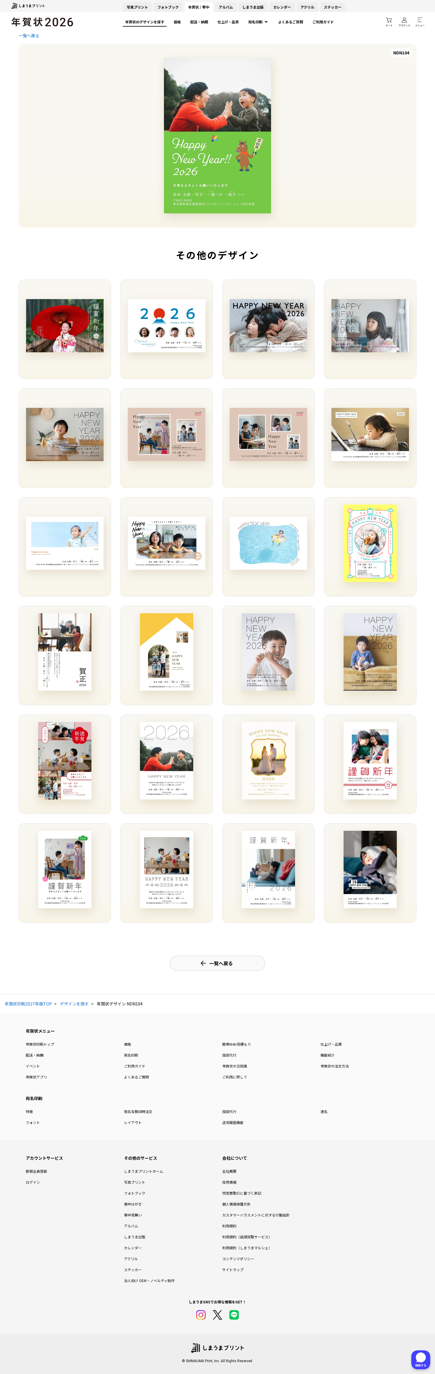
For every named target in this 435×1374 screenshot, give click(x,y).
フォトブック (168, 6)
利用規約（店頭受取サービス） (247, 1236)
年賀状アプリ (36, 1076)
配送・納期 (199, 21)
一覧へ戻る (29, 35)
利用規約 (229, 1225)
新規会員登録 (36, 1171)
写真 (137, 6)
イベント (33, 1065)
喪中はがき (133, 1203)
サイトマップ (233, 1269)
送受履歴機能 (233, 1122)
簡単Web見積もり (236, 1044)
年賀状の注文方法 (334, 1065)
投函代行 (229, 1054)
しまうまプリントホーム (143, 1171)
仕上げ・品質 (228, 21)
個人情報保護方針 (236, 1203)
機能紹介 (327, 1054)
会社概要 (229, 1171)
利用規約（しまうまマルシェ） (247, 1247)
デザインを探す (74, 1004)
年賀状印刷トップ (40, 1044)
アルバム (226, 6)
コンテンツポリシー (238, 1258)
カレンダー (282, 6)
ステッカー (332, 6)
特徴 (29, 1111)
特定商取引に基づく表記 (241, 1192)
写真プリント (134, 1182)
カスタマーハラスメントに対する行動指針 (256, 1214)
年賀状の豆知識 (234, 1065)
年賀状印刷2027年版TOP (28, 1004)
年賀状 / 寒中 (198, 6)
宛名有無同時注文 (138, 1111)
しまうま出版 (253, 6)
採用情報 (229, 1182)
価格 (177, 21)
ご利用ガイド (323, 21)
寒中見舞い (133, 1214)
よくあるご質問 (290, 21)
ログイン (33, 1182)
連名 (324, 1111)
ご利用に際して (234, 1076)
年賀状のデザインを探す (144, 21)
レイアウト (133, 1122)
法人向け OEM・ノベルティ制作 (149, 1280)
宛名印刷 (255, 21)
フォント (33, 1122)
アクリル (307, 6)
